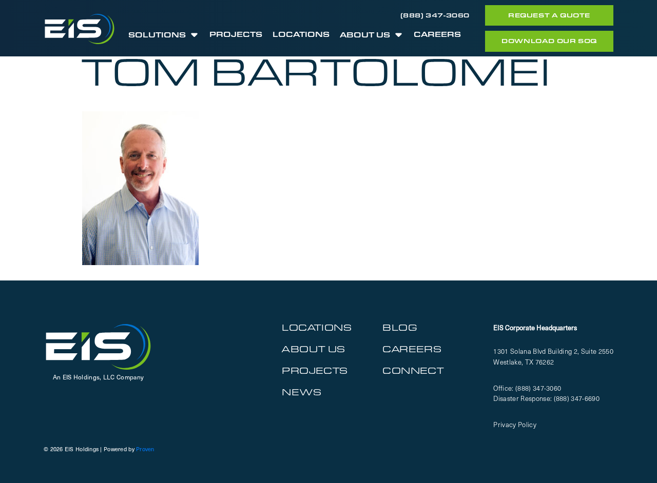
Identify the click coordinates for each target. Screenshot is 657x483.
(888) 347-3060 (435, 15)
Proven (145, 449)
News (301, 391)
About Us (365, 35)
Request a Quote (549, 15)
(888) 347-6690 (577, 398)
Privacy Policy (514, 424)
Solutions (157, 35)
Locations (301, 35)
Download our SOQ (549, 40)
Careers (437, 35)
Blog (399, 327)
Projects (235, 35)
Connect (412, 370)
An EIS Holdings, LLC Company (98, 376)
